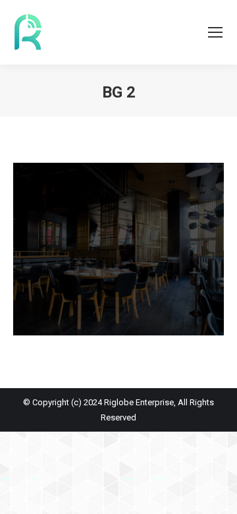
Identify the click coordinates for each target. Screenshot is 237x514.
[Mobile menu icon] (215, 32)
